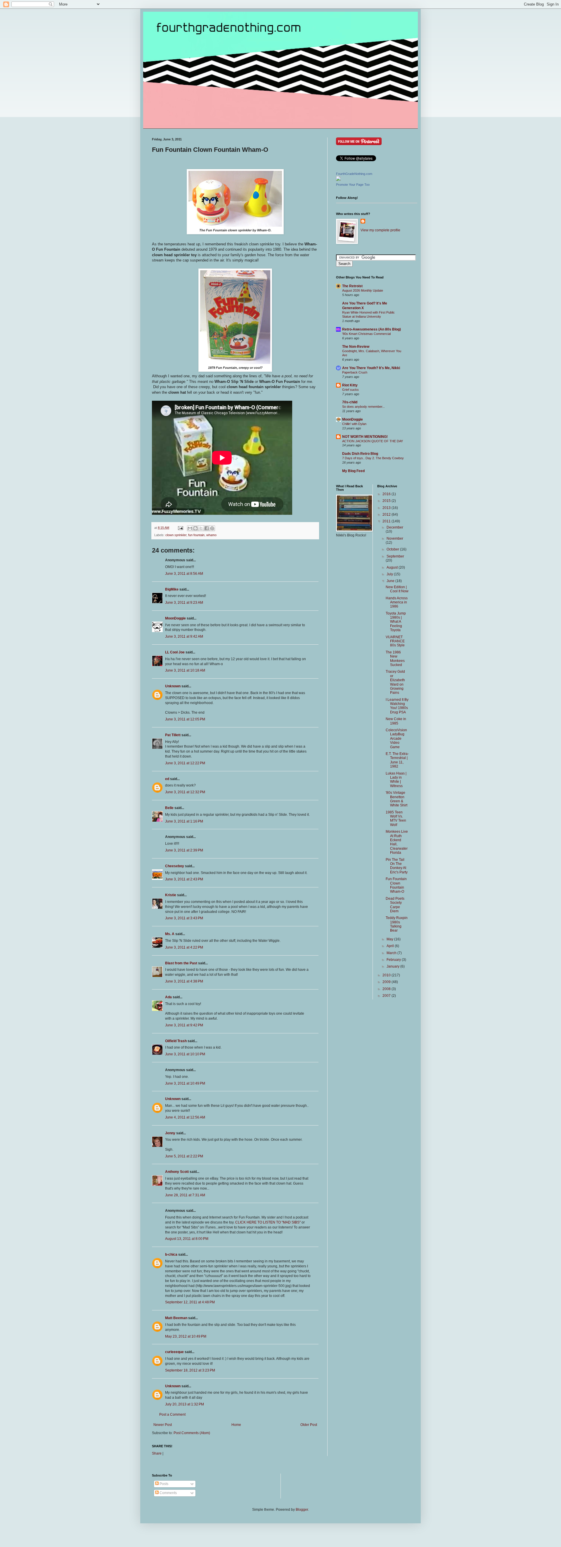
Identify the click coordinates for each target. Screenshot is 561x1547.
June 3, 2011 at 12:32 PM (185, 792)
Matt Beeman (176, 1318)
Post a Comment (172, 1414)
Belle (169, 808)
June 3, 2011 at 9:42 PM (184, 1025)
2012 (387, 514)
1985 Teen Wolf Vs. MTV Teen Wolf (396, 818)
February (394, 960)
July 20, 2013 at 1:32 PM (184, 1404)
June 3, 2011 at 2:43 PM (184, 879)
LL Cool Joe (175, 652)
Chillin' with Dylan (354, 424)
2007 (387, 996)
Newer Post (162, 1425)
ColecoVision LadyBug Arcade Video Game (396, 738)
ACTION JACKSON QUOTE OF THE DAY (372, 441)
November (395, 538)
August (393, 567)
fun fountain (196, 535)
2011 (387, 521)
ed (167, 779)
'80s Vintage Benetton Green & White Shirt (396, 799)
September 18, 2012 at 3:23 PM (190, 1370)
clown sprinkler (175, 535)
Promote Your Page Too (353, 184)
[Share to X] (201, 528)
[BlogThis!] (195, 528)
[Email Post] (180, 527)
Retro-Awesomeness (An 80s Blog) (371, 329)
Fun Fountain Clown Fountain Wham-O (396, 885)
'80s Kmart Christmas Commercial (366, 333)
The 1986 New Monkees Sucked (395, 658)
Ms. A (169, 934)
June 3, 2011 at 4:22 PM (184, 947)
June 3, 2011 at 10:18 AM (185, 670)
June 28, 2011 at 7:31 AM (185, 1195)
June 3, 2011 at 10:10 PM (185, 1054)
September (395, 556)
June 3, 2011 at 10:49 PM (185, 1083)
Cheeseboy (174, 866)
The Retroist (352, 286)
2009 (387, 982)
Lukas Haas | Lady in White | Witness (396, 779)
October (393, 549)
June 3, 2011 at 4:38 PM (184, 981)
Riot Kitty (350, 385)
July (390, 574)
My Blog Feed (353, 471)
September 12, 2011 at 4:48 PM (190, 1302)
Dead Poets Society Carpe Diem (395, 904)
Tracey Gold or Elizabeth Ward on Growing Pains (395, 682)
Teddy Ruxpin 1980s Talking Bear (397, 924)
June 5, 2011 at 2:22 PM (184, 1156)
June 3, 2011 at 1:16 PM (184, 821)
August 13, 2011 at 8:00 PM (186, 1239)
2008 (387, 989)
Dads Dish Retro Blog (360, 454)
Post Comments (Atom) (192, 1433)
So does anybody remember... (363, 406)
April (391, 946)
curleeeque (174, 1352)
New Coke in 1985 (396, 721)
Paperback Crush (354, 372)
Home (236, 1425)
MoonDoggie (175, 618)
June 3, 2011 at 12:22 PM (185, 763)
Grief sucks (350, 389)
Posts (163, 1484)
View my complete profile (380, 230)
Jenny (170, 1133)
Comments (168, 1493)
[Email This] (190, 528)
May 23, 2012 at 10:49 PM (185, 1336)
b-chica (171, 1254)
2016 (387, 494)
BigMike (172, 589)
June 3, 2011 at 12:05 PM (185, 719)
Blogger (302, 1510)
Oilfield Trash (176, 1041)
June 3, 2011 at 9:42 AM (184, 636)
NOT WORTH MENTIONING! (365, 437)
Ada (168, 997)
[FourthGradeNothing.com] (338, 180)
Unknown (173, 686)
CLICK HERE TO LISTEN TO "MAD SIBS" (268, 1222)
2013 (387, 508)
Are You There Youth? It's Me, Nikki (371, 368)
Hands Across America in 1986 (397, 602)
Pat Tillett (173, 735)
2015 (387, 501)
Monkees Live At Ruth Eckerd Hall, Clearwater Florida (397, 842)
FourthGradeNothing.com (354, 173)
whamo (211, 535)
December (395, 527)
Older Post (308, 1425)
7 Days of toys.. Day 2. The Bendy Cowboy (373, 458)
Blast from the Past (181, 963)
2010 (387, 975)
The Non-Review (355, 347)
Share (157, 1453)
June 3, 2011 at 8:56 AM (184, 574)
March (392, 953)
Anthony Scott (177, 1172)
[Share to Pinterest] (212, 528)
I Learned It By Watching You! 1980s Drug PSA (397, 706)
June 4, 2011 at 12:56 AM (185, 1117)
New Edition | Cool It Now (397, 589)
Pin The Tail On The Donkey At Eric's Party (397, 866)
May (390, 939)
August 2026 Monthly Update (362, 290)
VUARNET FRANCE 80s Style (395, 641)
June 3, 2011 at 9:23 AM (184, 602)
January (393, 966)
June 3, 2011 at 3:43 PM (184, 918)
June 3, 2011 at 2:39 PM (184, 850)
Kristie (170, 895)
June (391, 581)
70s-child (349, 402)
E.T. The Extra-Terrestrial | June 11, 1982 (397, 760)
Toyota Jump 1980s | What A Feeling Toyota (396, 621)
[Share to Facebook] (206, 528)
